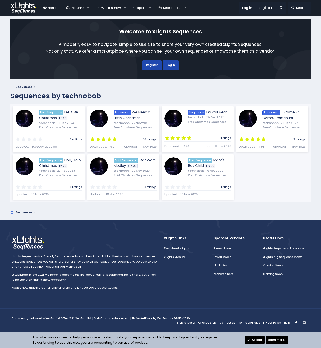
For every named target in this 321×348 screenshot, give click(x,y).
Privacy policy (272, 322)
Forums (77, 7)
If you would (222, 257)
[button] (88, 8)
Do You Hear (216, 112)
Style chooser (186, 322)
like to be (220, 265)
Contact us (227, 322)
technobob (47, 123)
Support (139, 7)
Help (287, 322)
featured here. (224, 274)
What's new (111, 7)
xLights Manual (174, 257)
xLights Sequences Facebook (283, 248)
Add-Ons (100, 318)
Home (52, 7)
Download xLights (176, 248)
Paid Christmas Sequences (58, 127)
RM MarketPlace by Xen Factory (161, 318)
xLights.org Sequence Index (282, 257)
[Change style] (281, 8)
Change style (207, 322)
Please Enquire (224, 248)
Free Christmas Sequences (133, 127)
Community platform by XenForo (52, 318)
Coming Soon (273, 265)
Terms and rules (249, 322)
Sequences (172, 7)
